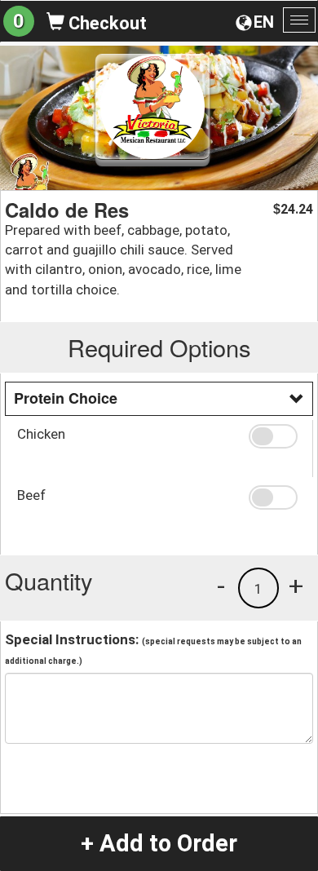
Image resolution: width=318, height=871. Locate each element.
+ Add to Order (159, 843)
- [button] (221, 585)
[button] (275, 436)
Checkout (105, 23)
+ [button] (296, 585)
